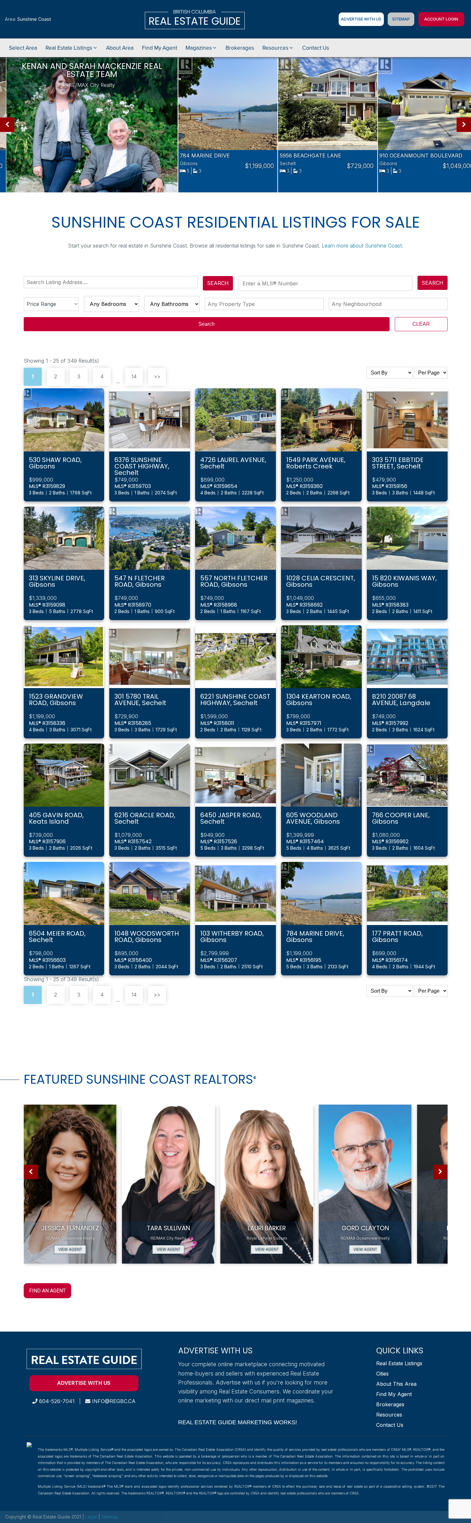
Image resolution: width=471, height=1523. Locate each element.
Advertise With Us (361, 19)
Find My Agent (394, 1394)
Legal (91, 1516)
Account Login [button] (441, 19)
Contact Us (389, 1425)
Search (218, 283)
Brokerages (390, 1404)
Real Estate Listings (399, 1363)
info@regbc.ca (113, 1401)
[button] (71, 47)
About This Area (396, 1384)
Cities (382, 1373)
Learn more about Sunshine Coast (362, 245)
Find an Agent (47, 1291)
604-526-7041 (56, 1401)
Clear (421, 324)
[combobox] (112, 282)
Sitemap (401, 19)
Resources (389, 1414)
